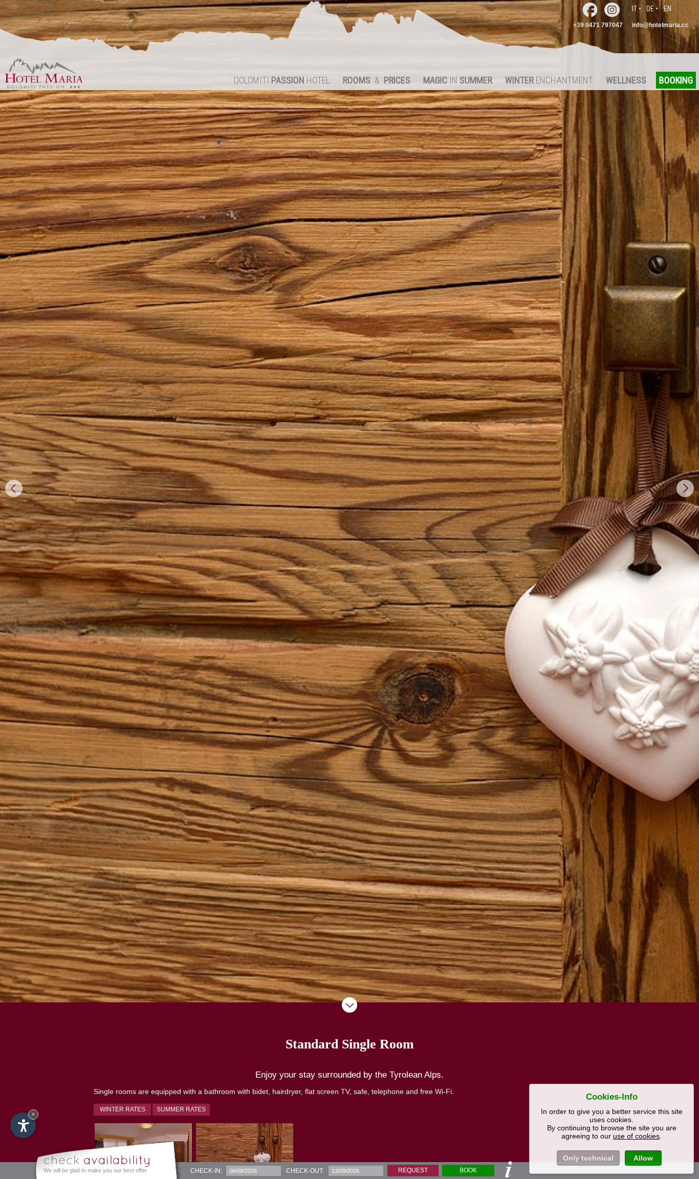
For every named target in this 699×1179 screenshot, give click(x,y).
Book (468, 1170)
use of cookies (636, 1136)
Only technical (588, 1158)
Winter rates (122, 1109)
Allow (643, 1158)
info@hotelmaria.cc (660, 25)
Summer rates (181, 1109)
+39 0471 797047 (598, 25)
